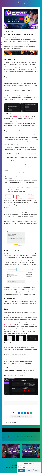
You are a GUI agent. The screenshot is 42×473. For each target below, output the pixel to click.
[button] (39, 463)
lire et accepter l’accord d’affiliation (20, 116)
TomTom (4, 433)
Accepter (21, 470)
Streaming (12, 422)
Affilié (6, 422)
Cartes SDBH (14, 465)
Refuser (29, 470)
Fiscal (9, 422)
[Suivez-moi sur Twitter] (2, 437)
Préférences (37, 470)
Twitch (15, 422)
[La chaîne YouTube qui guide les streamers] (3, 437)
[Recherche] (39, 2)
